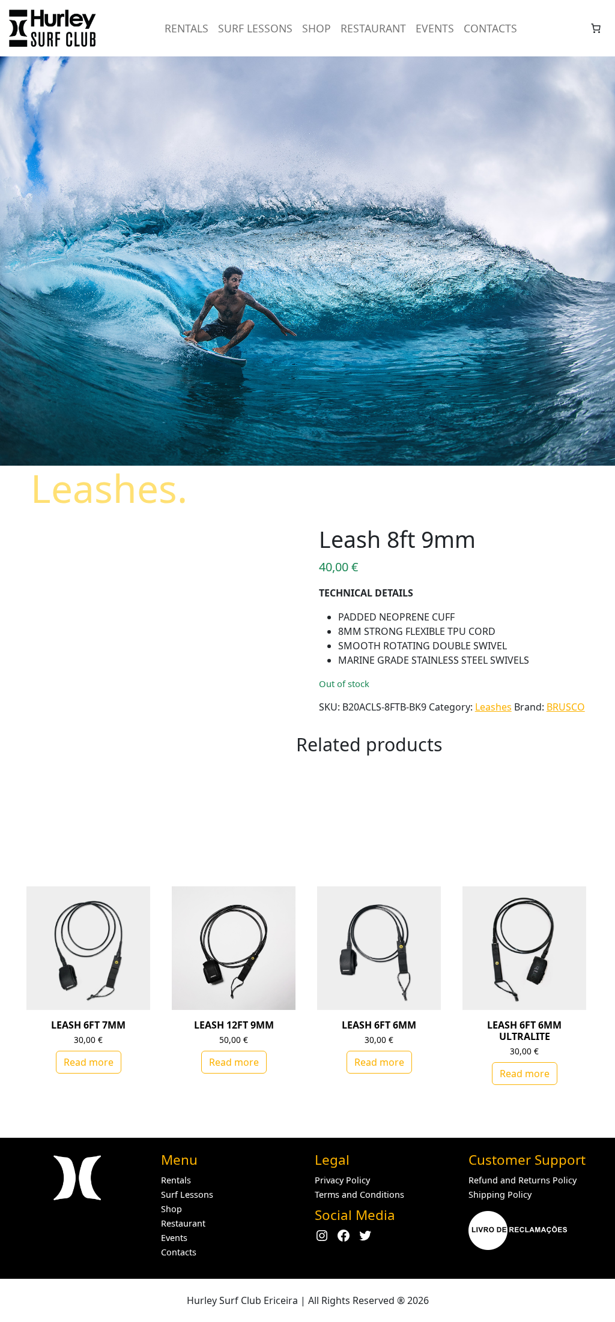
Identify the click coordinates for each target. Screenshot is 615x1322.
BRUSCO (566, 707)
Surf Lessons (255, 28)
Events (435, 28)
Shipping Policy (500, 1194)
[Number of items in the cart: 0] (596, 28)
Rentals (186, 28)
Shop (316, 28)
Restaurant (373, 28)
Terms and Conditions (359, 1194)
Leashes (493, 707)
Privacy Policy (342, 1180)
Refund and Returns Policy (522, 1180)
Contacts (490, 28)
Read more (89, 1062)
